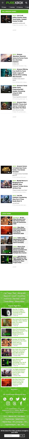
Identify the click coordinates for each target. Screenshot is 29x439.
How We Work (22, 293)
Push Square (21, 416)
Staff (14, 293)
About (10, 293)
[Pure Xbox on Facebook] (21, 404)
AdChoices (24, 410)
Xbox (27, 99)
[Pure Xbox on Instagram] (8, 404)
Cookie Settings (9, 301)
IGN (14, 422)
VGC (25, 422)
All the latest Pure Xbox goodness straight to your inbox (14, 431)
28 (10, 172)
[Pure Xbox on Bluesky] (24, 399)
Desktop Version (19, 301)
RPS (23, 424)
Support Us (7, 296)
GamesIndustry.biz (10, 424)
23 (10, 75)
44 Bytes (17, 410)
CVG (18, 424)
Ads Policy (16, 299)
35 (10, 262)
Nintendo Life (12, 416)
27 (10, 243)
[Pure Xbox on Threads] (14, 404)
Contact (14, 296)
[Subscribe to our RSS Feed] (5, 399)
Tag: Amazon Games (9, 11)
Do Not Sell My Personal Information (15, 412)
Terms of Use (8, 299)
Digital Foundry (20, 419)
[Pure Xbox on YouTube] (11, 399)
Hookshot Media (13, 409)
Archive (23, 299)
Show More (14, 389)
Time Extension (9, 419)
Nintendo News (6, 422)
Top (5, 293)
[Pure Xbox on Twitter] (18, 399)
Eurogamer (19, 422)
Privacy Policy (21, 296)
